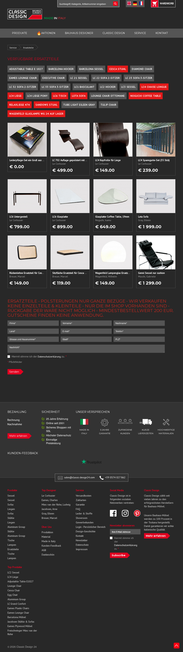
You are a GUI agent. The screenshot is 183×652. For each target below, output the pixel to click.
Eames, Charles (50, 500)
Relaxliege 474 (19, 104)
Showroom (81, 518)
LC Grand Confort (17, 603)
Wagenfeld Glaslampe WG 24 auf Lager (36, 113)
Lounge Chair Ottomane (108, 95)
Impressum (82, 549)
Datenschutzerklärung (49, 356)
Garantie (80, 504)
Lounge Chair (14, 585)
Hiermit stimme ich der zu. (38, 356)
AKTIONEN (46, 33)
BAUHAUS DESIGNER (79, 33)
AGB (44, 550)
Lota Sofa (79, 95)
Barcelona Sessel (91, 69)
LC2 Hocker (108, 86)
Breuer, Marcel (49, 518)
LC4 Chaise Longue (154, 86)
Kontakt (79, 535)
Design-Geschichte (85, 531)
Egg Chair (13, 594)
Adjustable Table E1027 (20, 581)
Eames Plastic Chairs (18, 608)
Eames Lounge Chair (23, 78)
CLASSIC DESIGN (114, 33)
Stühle (11, 518)
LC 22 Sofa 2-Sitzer (106, 78)
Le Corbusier (48, 495)
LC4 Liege (15, 95)
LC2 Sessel (13, 572)
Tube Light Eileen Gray (79, 104)
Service (13, 47)
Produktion (47, 532)
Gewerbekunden (84, 522)
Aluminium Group (17, 599)
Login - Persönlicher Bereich (90, 526)
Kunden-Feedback (51, 545)
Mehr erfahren (18, 436)
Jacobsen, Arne (49, 509)
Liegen (11, 509)
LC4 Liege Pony (37, 95)
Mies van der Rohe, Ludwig (56, 504)
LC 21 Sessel (78, 78)
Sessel (11, 495)
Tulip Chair (108, 104)
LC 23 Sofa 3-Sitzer (138, 78)
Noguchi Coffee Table (145, 95)
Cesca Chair (14, 590)
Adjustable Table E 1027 (26, 69)
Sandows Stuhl (47, 104)
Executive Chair (54, 78)
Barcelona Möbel (17, 617)
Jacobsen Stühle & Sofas (21, 621)
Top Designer (49, 490)
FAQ (78, 509)
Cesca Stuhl (117, 69)
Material (46, 536)
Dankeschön (48, 554)
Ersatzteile (28, 47)
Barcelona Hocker (61, 69)
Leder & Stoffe (84, 513)
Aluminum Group (16, 526)
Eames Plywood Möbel (20, 626)
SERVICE (140, 33)
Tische (11, 540)
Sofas (11, 504)
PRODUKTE (19, 33)
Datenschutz (82, 544)
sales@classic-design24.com (79, 477)
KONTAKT (161, 33)
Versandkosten (83, 495)
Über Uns (47, 526)
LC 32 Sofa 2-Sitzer (22, 86)
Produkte (12, 490)
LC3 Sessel (128, 86)
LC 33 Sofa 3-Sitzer (55, 86)
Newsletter (82, 540)
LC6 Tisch (59, 95)
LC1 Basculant (84, 86)
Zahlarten (81, 500)
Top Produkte (15, 567)
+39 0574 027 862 (115, 477)
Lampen (12, 544)
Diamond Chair (142, 69)
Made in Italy (49, 541)
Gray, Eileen (48, 513)
